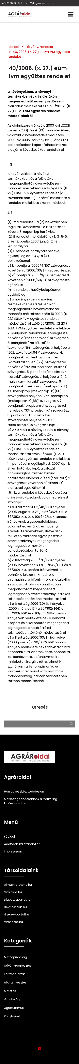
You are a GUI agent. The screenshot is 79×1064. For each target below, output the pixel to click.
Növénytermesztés (18, 966)
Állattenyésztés (15, 982)
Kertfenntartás (15, 974)
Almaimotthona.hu (18, 885)
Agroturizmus (14, 1008)
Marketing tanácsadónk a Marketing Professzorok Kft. (30, 801)
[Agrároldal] (19, 14)
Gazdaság (12, 999)
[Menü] (70, 14)
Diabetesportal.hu (17, 900)
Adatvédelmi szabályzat (22, 844)
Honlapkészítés (15, 791)
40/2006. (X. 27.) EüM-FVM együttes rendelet (28, 3)
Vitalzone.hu (13, 892)
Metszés (10, 991)
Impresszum (13, 851)
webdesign (36, 791)
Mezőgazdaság (15, 957)
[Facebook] (39, 1049)
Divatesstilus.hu (15, 907)
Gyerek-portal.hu (16, 914)
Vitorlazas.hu (13, 922)
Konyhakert (12, 1016)
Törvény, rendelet (39, 46)
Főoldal (13, 46)
